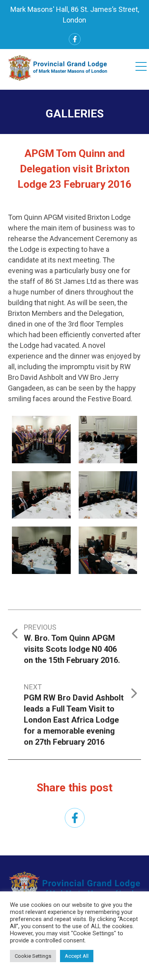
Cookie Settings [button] (33, 956)
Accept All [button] (77, 956)
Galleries (75, 113)
